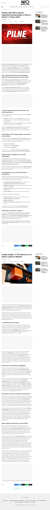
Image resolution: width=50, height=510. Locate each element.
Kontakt (34, 500)
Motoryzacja (30, 6)
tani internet (28, 480)
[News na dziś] (25, 2)
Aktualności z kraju (14, 6)
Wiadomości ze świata (23, 6)
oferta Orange (16, 480)
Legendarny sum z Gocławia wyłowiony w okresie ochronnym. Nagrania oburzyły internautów (44, 22)
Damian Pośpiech (4, 19)
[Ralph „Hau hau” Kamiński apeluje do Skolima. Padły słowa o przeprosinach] (37, 16)
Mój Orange (12, 480)
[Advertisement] (17, 54)
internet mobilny (6, 480)
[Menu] (2, 7)
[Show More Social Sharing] (25, 22)
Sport (27, 500)
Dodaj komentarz (17, 249)
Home (2, 9)
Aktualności (5, 500)
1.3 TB (3, 480)
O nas (30, 500)
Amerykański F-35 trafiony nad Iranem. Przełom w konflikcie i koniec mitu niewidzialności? (44, 29)
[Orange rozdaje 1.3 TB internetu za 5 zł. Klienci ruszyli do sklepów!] (17, 274)
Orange (20, 480)
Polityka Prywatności (41, 500)
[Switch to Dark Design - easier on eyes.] (48, 6)
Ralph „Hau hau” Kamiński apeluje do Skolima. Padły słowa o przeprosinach (44, 16)
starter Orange (23, 480)
